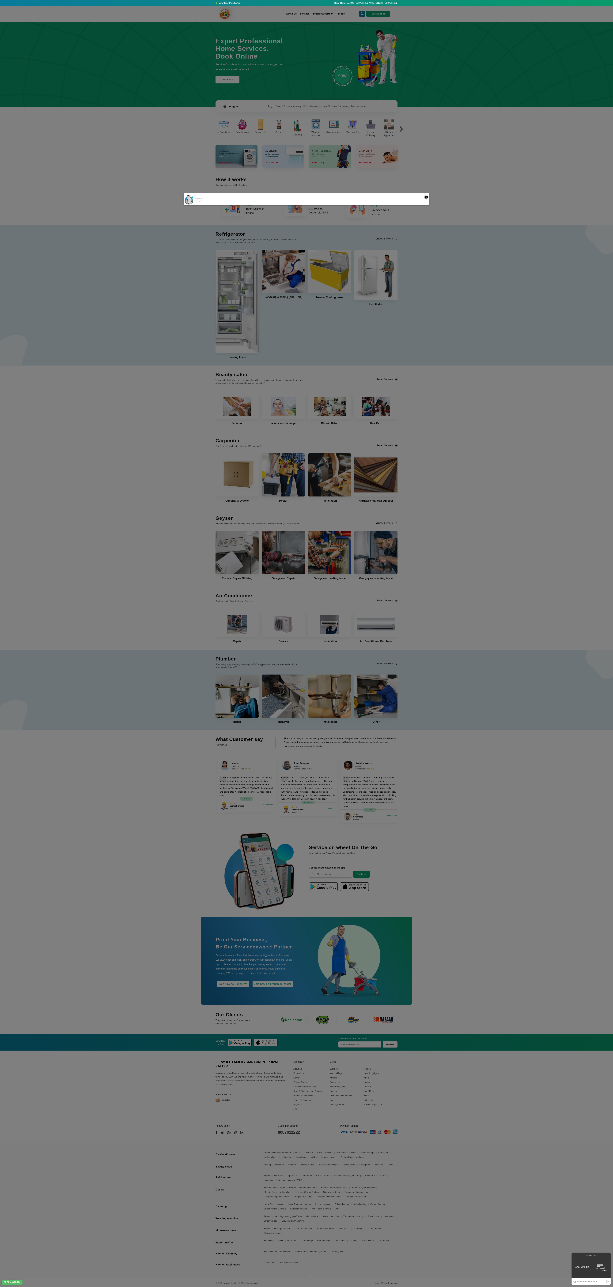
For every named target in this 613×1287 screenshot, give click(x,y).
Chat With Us (13, 1282)
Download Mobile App (229, 3)
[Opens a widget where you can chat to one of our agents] (591, 1269)
